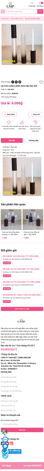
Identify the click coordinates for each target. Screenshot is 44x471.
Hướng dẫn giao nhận (9, 377)
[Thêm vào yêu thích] (41, 82)
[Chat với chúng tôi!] (5, 446)
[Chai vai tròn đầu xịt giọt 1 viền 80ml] (33, 219)
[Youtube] (7, 443)
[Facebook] (2, 443)
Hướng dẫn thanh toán (9, 386)
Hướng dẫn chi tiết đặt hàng (11, 391)
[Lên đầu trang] (37, 460)
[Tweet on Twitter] (19, 83)
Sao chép (7, 263)
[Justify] (40, 11)
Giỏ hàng (40, 6)
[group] (22, 44)
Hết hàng (22, 465)
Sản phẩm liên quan (13, 204)
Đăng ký (22, 430)
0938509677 (9, 349)
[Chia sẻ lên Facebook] (12, 83)
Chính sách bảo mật (8, 410)
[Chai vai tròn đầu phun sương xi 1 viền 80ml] (11, 219)
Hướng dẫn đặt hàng (8, 382)
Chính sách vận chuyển (9, 401)
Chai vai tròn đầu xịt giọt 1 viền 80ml (31, 233)
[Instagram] (11, 443)
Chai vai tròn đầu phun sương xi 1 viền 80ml (10, 233)
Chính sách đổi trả (7, 406)
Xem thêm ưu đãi (22, 309)
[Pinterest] (16, 83)
